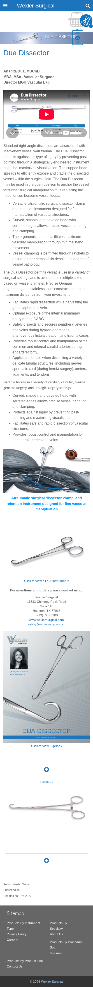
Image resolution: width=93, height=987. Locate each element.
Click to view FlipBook (46, 746)
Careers (12, 939)
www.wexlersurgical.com (46, 620)
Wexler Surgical (35, 5)
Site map (56, 953)
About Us (56, 934)
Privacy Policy (16, 934)
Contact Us (15, 966)
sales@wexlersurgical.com (46, 624)
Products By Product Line (25, 961)
